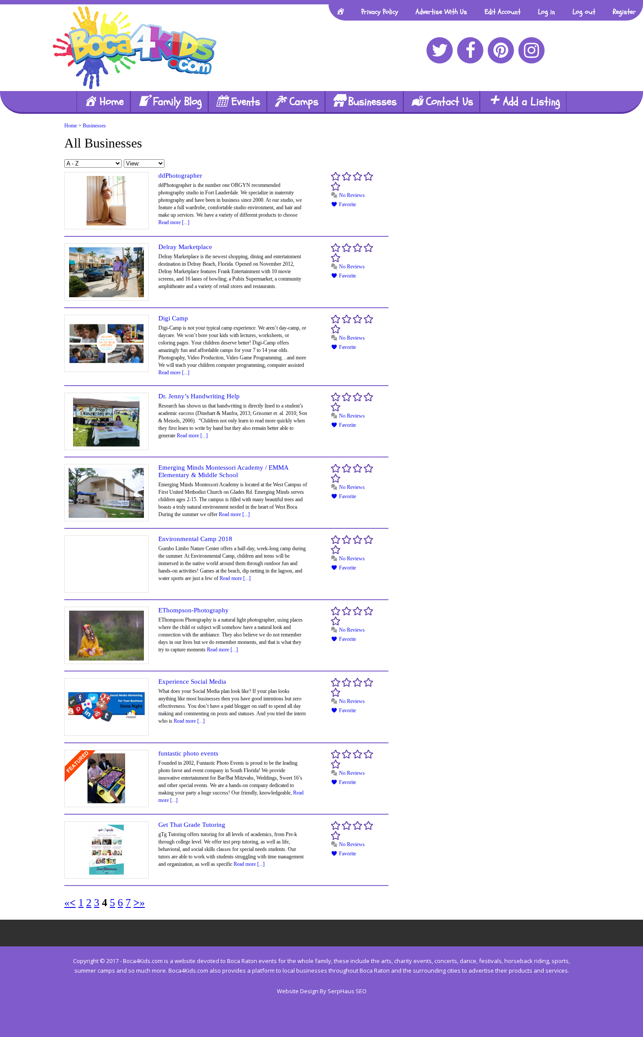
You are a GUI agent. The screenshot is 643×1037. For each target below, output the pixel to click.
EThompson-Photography (193, 610)
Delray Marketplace (185, 246)
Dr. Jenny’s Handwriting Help (199, 396)
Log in (546, 12)
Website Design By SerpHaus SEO (322, 991)
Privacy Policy (379, 12)
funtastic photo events (188, 753)
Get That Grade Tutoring (191, 824)
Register (624, 12)
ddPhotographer (180, 175)
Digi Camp (173, 318)
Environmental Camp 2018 (195, 538)
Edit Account (503, 12)
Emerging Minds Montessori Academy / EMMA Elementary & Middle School (223, 471)
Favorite (347, 204)
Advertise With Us (441, 12)
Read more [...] (173, 222)
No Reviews (351, 195)
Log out (584, 12)
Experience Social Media (192, 681)
